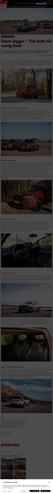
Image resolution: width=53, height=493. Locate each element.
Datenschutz (5, 491)
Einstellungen (23, 491)
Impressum (9, 491)
